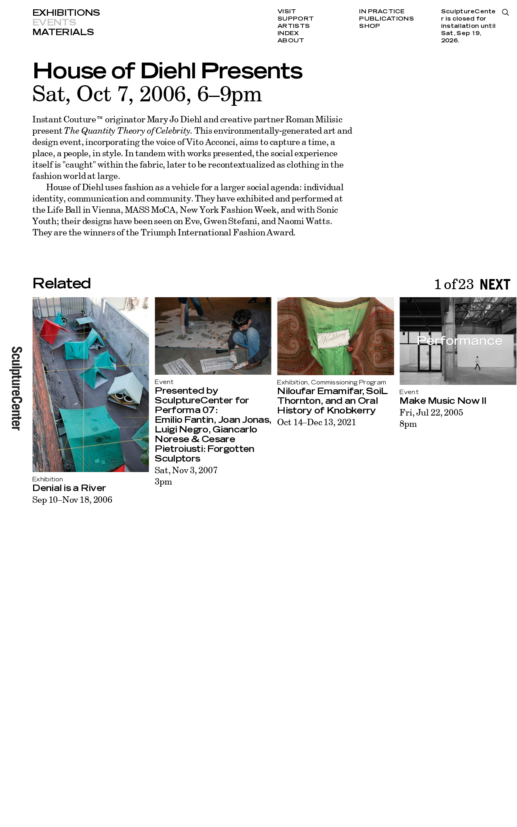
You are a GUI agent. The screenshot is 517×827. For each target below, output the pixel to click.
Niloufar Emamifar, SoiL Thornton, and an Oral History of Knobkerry (332, 401)
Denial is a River (69, 488)
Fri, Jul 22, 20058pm (431, 417)
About (290, 41)
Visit (286, 12)
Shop (369, 26)
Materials (63, 32)
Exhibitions (66, 12)
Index (288, 33)
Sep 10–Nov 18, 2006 (72, 499)
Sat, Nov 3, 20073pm (186, 475)
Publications (386, 19)
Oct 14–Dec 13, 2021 (316, 422)
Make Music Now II (442, 401)
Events (54, 22)
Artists (293, 26)
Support (295, 19)
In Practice (382, 12)
